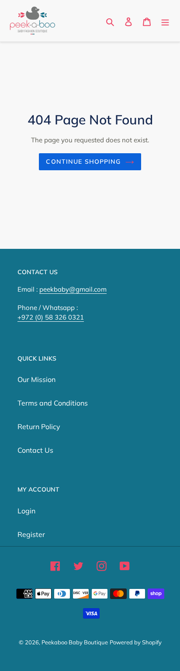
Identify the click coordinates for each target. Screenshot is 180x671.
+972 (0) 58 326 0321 (50, 317)
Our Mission (36, 379)
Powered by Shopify (136, 642)
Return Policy (38, 426)
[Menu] (165, 21)
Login (26, 510)
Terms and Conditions (52, 403)
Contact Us (35, 450)
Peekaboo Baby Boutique (75, 642)
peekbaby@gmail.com (73, 289)
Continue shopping (83, 161)
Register (31, 534)
